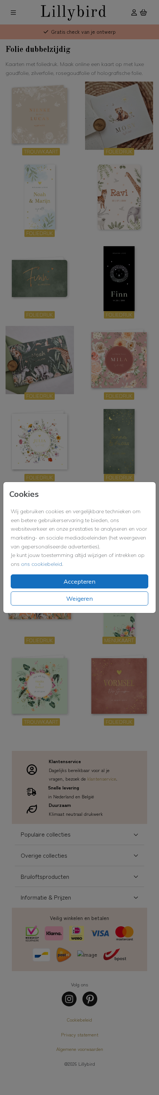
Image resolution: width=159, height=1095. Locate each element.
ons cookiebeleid (41, 564)
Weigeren (79, 598)
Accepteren (79, 581)
